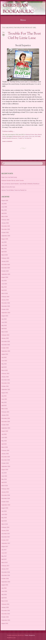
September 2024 (5, 274)
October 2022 (5, 348)
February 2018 (5, 527)
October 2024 (5, 271)
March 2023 (4, 331)
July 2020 (4, 434)
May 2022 (4, 364)
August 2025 (4, 239)
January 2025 (5, 261)
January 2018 (5, 530)
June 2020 (4, 437)
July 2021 (4, 396)
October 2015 (5, 617)
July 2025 (4, 242)
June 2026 (4, 207)
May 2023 (4, 325)
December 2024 (5, 264)
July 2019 (4, 472)
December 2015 (5, 610)
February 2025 (5, 258)
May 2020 (4, 440)
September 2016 (5, 581)
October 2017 (5, 540)
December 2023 (5, 303)
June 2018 (4, 514)
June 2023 (4, 322)
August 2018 (4, 508)
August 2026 (4, 200)
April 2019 (4, 482)
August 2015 (4, 623)
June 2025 (4, 245)
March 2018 (4, 524)
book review (25, 136)
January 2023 (5, 338)
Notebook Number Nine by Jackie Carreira (12, 180)
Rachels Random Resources (9, 138)
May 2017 (4, 556)
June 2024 (4, 283)
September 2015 (5, 620)
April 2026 (4, 213)
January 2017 (5, 569)
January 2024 (5, 299)
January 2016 (5, 607)
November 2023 (5, 306)
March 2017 (4, 562)
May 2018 (4, 517)
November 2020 (5, 421)
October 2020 (5, 424)
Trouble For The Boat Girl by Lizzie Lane (24, 36)
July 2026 (4, 203)
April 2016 (4, 597)
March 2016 (4, 601)
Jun (3, 33)
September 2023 (5, 312)
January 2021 (5, 415)
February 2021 (5, 412)
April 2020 (4, 444)
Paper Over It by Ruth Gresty (9, 177)
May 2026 (4, 210)
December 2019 (5, 456)
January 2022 (5, 376)
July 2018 (4, 511)
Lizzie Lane (31, 136)
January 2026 (5, 223)
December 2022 (5, 341)
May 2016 (4, 594)
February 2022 (5, 373)
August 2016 (4, 585)
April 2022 (4, 367)
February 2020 (5, 450)
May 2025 (4, 248)
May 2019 (4, 479)
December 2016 (5, 572)
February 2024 (5, 296)
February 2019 (5, 488)
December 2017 (5, 533)
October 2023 (5, 309)
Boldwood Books (16, 136)
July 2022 (4, 357)
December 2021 (5, 379)
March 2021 (4, 408)
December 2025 (5, 226)
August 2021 (4, 392)
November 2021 (5, 383)
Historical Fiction (30, 134)
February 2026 (5, 219)
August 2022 (4, 354)
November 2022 (5, 344)
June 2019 (4, 476)
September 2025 (5, 235)
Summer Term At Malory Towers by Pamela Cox (13, 190)
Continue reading (8, 131)
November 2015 (5, 613)
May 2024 (4, 287)
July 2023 (4, 319)
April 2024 (4, 290)
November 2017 (5, 536)
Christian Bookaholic (18, 9)
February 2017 (5, 565)
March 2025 (4, 255)
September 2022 (5, 351)
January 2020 (5, 453)
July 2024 (4, 280)
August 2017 (4, 546)
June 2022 (4, 360)
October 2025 (5, 232)
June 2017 (4, 553)
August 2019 (4, 469)
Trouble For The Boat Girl (24, 138)
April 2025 (4, 251)
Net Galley (37, 136)
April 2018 (4, 521)
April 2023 (4, 328)
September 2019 (5, 466)
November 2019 (5, 460)
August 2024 (4, 277)
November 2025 (5, 229)
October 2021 (5, 386)
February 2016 (5, 604)
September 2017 (5, 543)
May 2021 (4, 402)
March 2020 (4, 447)
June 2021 (4, 399)
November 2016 (5, 575)
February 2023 (5, 335)
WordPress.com (11, 637)
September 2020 (5, 428)
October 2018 (5, 501)
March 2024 (4, 293)
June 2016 (4, 591)
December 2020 (5, 418)
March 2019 (4, 485)
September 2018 (5, 505)
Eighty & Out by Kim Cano (8, 187)
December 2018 (5, 495)
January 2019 (5, 492)
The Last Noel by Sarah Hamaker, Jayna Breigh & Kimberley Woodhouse (20, 183)
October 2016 (5, 578)
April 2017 (4, 559)
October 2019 (5, 463)
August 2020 (4, 431)
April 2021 (4, 405)
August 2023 (4, 315)
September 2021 (5, 389)
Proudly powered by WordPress (15, 635)
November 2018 (5, 498)
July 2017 (4, 549)
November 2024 (5, 267)
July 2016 (4, 588)
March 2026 (4, 216)
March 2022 (4, 370)
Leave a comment (7, 141)
